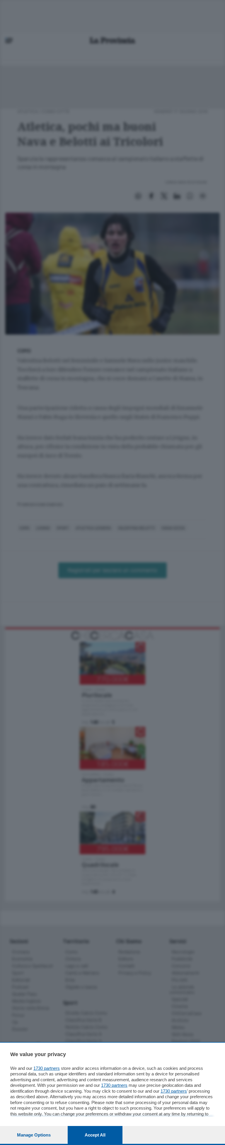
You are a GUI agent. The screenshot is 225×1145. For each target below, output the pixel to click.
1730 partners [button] (46, 1068)
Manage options (34, 1134)
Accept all (95, 1134)
